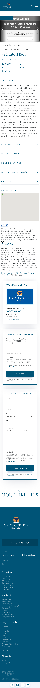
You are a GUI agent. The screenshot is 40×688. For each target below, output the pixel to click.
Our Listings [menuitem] (6, 576)
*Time (7, 421)
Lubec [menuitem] (4, 633)
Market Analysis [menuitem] (7, 614)
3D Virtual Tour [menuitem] (7, 608)
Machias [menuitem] (5, 642)
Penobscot (23, 273)
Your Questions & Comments (14, 428)
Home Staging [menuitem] (7, 604)
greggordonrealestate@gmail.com (19, 554)
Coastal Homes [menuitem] (7, 585)
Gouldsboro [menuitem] (6, 646)
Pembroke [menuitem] (5, 631)
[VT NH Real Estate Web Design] (20, 673)
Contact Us (9, 319)
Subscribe (20, 374)
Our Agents (16, 319)
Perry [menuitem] (3, 629)
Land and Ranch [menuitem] (7, 587)
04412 (6, 275)
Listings (10, 273)
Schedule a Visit (27, 393)
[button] (3, 29)
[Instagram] (3, 563)
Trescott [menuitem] (5, 635)
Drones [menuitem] (4, 610)
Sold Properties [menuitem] (7, 583)
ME (16, 273)
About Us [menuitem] (5, 660)
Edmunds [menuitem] (5, 650)
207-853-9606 (13, 311)
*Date (7, 414)
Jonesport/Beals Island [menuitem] (10, 644)
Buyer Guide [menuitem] (6, 599)
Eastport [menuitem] (5, 626)
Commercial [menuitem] (6, 589)
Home (3, 273)
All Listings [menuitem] (6, 581)
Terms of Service (11, 475)
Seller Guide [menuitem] (6, 601)
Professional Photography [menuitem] (11, 606)
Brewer (32, 273)
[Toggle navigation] (36, 6)
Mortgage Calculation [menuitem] (9, 617)
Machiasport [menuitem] (6, 639)
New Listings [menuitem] (6, 579)
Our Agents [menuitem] (6, 662)
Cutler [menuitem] (4, 637)
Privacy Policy (7, 244)
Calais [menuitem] (4, 648)
